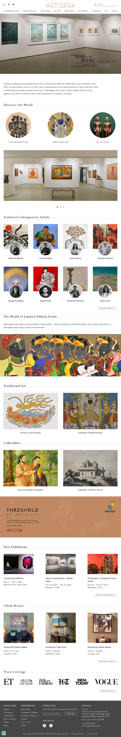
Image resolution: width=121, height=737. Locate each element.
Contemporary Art (11, 11)
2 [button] (60, 207)
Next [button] (118, 179)
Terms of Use (92, 734)
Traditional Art (29, 11)
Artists (57, 11)
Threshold (96, 11)
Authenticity (25, 709)
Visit (106, 11)
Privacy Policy (77, 734)
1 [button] (57, 207)
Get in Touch (26, 722)
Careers (24, 719)
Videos (6, 722)
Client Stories (9, 716)
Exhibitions (69, 11)
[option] (60, 44)
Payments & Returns (28, 716)
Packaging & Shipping (29, 713)
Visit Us (24, 725)
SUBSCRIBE (71, 713)
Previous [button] (3, 179)
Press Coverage (10, 719)
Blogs (6, 725)
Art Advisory (83, 11)
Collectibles (45, 11)
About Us (7, 709)
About (114, 11)
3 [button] (63, 207)
